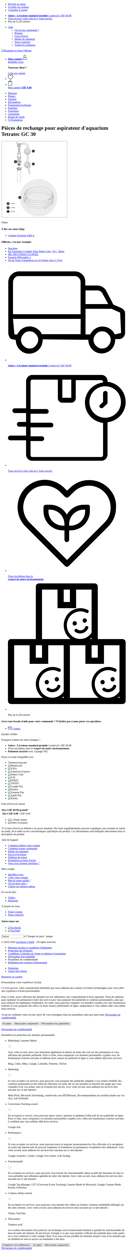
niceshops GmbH (25, 942)
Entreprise (13, 968)
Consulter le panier (18, 10)
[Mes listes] (10, 78)
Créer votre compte (18, 877)
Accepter (7, 1023)
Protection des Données (20, 950)
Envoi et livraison (17, 854)
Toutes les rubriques (25, 45)
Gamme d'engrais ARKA (21, 235)
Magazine (13, 900)
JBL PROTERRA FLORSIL (23, 254)
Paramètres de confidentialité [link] (23, 959)
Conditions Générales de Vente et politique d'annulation (37, 953)
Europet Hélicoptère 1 (19, 257)
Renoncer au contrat (11, 976)
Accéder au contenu (18, 7)
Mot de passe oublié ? (19, 880)
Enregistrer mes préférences (16, 1245)
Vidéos (11, 897)
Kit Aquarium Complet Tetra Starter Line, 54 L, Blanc (36, 251)
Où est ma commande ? (27, 30)
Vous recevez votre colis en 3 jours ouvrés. (30, 18)
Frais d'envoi (21, 36)
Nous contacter (22, 42)
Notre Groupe (15, 911)
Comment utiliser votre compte (24, 845)
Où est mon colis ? (17, 883)
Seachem (12, 248)
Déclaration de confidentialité (16, 1029)
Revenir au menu (17, 4)
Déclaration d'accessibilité (21, 956)
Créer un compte (16, 73)
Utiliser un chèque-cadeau (21, 886)
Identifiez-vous (15, 62)
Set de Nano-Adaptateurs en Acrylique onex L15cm (35, 260)
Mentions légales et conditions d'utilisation (30, 947)
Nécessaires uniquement (26, 1023)
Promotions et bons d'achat (22, 860)
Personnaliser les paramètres (55, 1023)
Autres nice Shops (17, 971)
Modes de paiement (25, 39)
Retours (19, 33)
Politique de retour (17, 857)
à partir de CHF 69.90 (39, 15)
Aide (10, 27)
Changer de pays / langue (39, 936)
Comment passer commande (22, 848)
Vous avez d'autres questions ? (24, 863)
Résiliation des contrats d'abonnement (27, 962)
